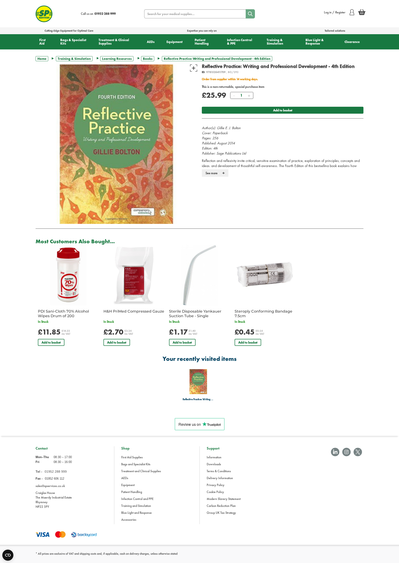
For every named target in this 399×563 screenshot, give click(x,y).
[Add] (248, 95)
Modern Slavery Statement (224, 499)
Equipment (174, 42)
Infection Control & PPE (239, 42)
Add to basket (282, 110)
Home (41, 59)
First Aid (42, 42)
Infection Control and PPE (137, 499)
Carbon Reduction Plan (221, 506)
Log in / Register (334, 12)
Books (147, 59)
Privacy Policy (215, 485)
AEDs (150, 42)
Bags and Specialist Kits (135, 464)
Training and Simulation (136, 506)
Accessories (128, 519)
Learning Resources (117, 59)
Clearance (352, 42)
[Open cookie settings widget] (7, 555)
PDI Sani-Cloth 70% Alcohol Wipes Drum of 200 (63, 313)
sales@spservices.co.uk (50, 486)
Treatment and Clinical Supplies (141, 471)
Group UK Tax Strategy (221, 513)
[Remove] (233, 95)
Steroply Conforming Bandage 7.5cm (263, 313)
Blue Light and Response (136, 513)
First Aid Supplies (132, 457)
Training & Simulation (275, 42)
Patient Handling (202, 42)
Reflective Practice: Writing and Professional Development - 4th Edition (198, 399)
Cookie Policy (215, 492)
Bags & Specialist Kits (73, 42)
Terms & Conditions (219, 471)
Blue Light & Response (314, 42)
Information (214, 457)
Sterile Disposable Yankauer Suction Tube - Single (195, 313)
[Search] (250, 13)
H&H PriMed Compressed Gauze (133, 311)
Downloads (214, 464)
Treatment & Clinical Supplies (114, 42)
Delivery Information (220, 478)
